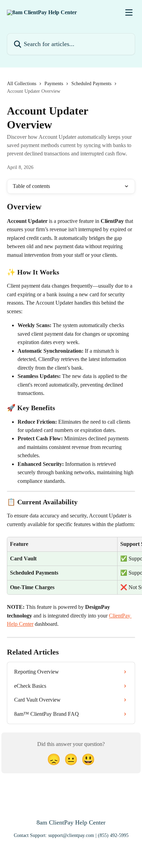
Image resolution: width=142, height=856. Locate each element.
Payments (53, 83)
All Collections (21, 83)
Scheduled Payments (91, 83)
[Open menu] (129, 12)
